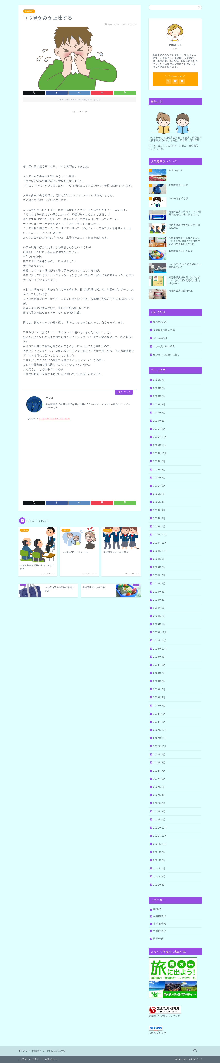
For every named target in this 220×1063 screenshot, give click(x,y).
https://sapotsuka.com (54, 418)
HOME (157, 909)
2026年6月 (159, 388)
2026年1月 (159, 428)
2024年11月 (160, 542)
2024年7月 (159, 575)
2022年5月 (159, 787)
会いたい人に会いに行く (166, 354)
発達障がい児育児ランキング (164, 1016)
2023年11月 (160, 640)
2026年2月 (159, 420)
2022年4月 (159, 795)
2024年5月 (159, 591)
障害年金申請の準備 (164, 330)
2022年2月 (159, 811)
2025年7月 (159, 477)
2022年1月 (159, 819)
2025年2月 (159, 518)
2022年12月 (160, 730)
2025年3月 (159, 510)
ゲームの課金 (160, 338)
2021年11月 (160, 835)
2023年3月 (159, 705)
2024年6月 (159, 583)
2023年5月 (159, 689)
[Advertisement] (79, 136)
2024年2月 (159, 616)
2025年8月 (159, 469)
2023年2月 (159, 713)
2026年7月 (159, 380)
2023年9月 (159, 656)
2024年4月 (159, 599)
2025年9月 (159, 461)
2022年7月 (159, 770)
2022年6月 (159, 778)
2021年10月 (160, 844)
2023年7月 (159, 673)
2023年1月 (159, 721)
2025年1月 (159, 526)
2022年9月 (159, 754)
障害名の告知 (160, 322)
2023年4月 (159, 697)
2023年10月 (160, 648)
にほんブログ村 (158, 1032)
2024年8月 (159, 567)
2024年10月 (160, 551)
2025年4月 (159, 502)
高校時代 (158, 938)
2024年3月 (159, 608)
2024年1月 (159, 624)
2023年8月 (159, 665)
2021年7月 (159, 868)
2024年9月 (159, 559)
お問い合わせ (51, 1059)
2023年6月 (159, 681)
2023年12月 (160, 632)
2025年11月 (160, 445)
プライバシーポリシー (30, 1059)
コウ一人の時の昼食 (164, 346)
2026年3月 (159, 412)
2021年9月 (159, 852)
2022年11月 (160, 738)
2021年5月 (159, 884)
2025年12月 (160, 437)
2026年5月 (159, 396)
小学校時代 (159, 923)
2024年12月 (160, 534)
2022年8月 (159, 762)
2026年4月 (159, 404)
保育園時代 (159, 916)
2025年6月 (159, 485)
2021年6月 (159, 876)
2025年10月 (160, 453)
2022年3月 (159, 803)
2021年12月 (160, 827)
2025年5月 (159, 494)
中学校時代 (29, 11)
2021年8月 (159, 860)
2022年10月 (160, 746)
